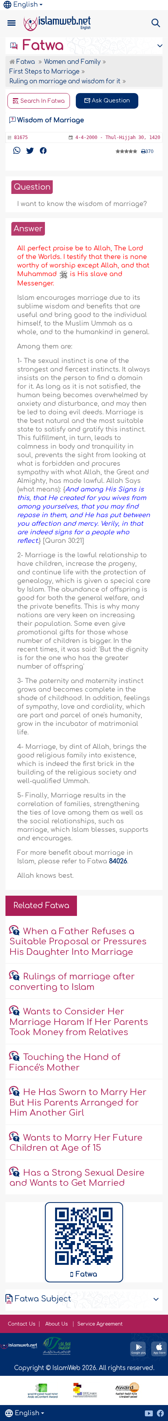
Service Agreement (100, 1324)
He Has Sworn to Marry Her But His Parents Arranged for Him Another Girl (78, 1103)
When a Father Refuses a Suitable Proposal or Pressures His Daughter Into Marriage (78, 942)
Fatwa (41, 45)
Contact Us (21, 1324)
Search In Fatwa (41, 101)
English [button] (25, 4)
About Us (57, 1324)
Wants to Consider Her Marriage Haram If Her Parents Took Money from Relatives (78, 1022)
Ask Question (110, 101)
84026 (118, 861)
